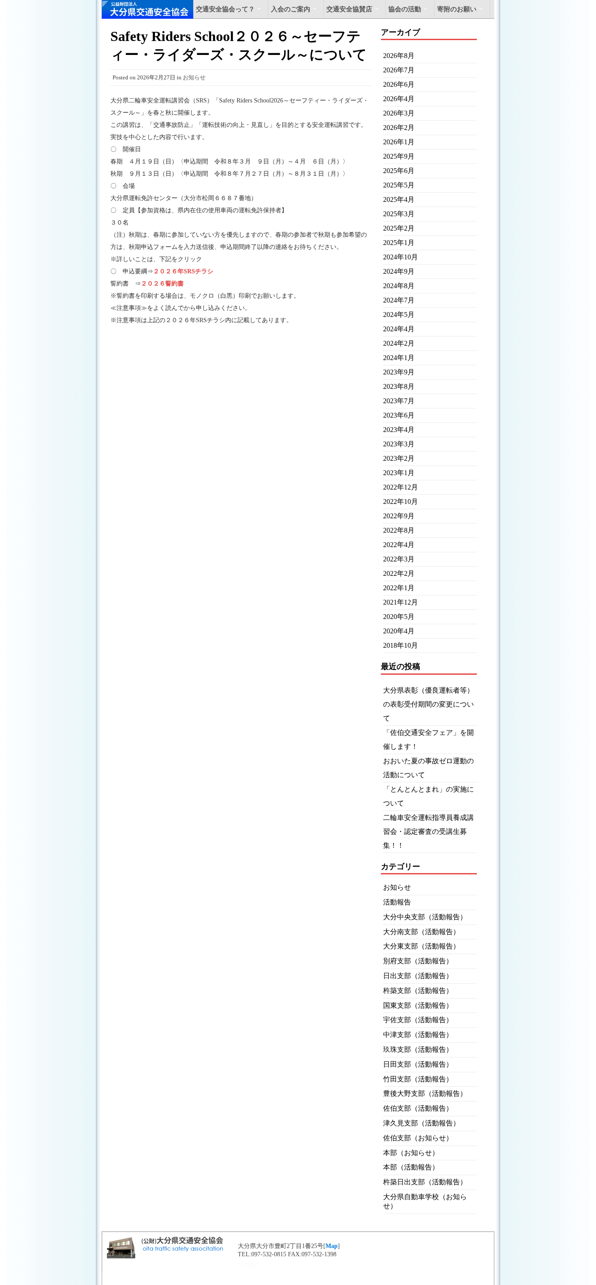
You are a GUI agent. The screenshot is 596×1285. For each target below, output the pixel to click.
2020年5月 (398, 616)
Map (331, 1246)
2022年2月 (398, 573)
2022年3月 (398, 559)
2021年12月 (400, 602)
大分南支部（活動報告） (421, 931)
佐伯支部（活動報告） (418, 1108)
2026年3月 (398, 113)
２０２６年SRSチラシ (183, 271)
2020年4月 (398, 631)
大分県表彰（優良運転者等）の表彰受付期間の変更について (428, 704)
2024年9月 (398, 271)
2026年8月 (398, 55)
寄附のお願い (456, 9)
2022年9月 (398, 516)
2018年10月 (400, 645)
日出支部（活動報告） (418, 975)
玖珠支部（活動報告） (418, 1049)
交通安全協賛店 (349, 9)
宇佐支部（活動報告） (418, 1019)
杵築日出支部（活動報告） (425, 1182)
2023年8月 (398, 386)
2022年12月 (400, 487)
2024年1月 (398, 357)
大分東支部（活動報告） (421, 946)
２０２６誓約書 (162, 283)
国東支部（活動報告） (418, 1005)
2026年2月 (398, 127)
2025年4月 (398, 199)
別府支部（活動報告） (418, 961)
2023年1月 (398, 472)
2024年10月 (400, 257)
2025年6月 (398, 170)
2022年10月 (400, 501)
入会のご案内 (290, 9)
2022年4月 (398, 544)
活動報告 (397, 902)
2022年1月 (398, 588)
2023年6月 (398, 415)
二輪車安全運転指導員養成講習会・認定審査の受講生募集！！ (428, 831)
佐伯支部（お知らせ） (418, 1138)
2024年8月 (398, 285)
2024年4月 (398, 329)
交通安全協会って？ (225, 9)
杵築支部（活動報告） (418, 990)
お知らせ (194, 77)
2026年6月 (398, 84)
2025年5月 (398, 185)
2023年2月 (398, 458)
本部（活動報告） (411, 1167)
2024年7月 (398, 300)
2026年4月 (398, 98)
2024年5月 (398, 314)
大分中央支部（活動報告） (425, 917)
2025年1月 (398, 242)
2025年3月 (398, 214)
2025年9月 (398, 156)
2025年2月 (398, 228)
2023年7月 (398, 401)
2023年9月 (398, 372)
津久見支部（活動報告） (421, 1123)
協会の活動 (404, 9)
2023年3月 (398, 444)
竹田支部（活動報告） (418, 1079)
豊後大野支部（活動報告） (425, 1093)
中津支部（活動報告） (418, 1034)
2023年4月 (398, 429)
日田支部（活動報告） (418, 1064)
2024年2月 (398, 343)
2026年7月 (398, 70)
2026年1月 (398, 142)
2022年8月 (398, 530)
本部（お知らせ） (411, 1152)
